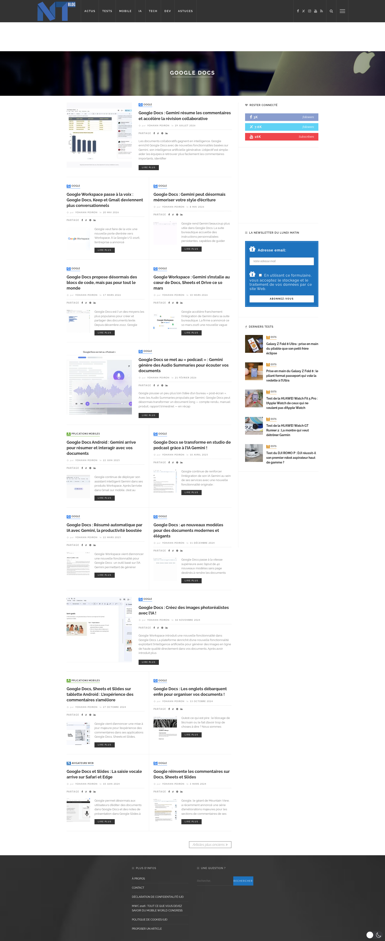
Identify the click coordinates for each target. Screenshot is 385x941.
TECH (153, 11)
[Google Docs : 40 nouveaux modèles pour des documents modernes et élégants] (165, 569)
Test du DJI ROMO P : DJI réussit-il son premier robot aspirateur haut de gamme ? (291, 457)
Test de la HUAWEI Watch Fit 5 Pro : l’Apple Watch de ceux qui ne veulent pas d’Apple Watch (291, 403)
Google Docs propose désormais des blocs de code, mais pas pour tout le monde (102, 282)
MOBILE (125, 11)
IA (140, 11)
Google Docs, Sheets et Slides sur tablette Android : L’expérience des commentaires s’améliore (100, 694)
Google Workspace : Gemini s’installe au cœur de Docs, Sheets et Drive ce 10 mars (192, 282)
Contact (138, 887)
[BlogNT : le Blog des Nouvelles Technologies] (56, 11)
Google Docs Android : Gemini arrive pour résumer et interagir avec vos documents (101, 448)
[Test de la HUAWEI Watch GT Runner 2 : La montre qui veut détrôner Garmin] (254, 425)
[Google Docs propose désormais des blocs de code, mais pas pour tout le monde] (78, 321)
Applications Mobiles (84, 434)
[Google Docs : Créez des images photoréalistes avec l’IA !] (99, 629)
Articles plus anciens (209, 845)
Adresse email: (272, 250)
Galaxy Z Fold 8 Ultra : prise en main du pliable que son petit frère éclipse (292, 348)
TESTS (107, 11)
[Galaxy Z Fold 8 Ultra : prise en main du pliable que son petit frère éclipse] (254, 344)
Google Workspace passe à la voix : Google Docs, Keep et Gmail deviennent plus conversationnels (105, 200)
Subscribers (306, 136)
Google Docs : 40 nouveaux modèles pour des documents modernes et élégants (188, 530)
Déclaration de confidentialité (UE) (158, 896)
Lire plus (149, 168)
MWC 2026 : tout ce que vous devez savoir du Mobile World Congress (157, 908)
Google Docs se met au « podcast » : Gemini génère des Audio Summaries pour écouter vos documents (184, 365)
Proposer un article (147, 928)
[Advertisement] (85, 37)
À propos (138, 878)
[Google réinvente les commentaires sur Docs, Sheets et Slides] (165, 810)
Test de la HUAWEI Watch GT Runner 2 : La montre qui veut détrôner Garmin (287, 430)
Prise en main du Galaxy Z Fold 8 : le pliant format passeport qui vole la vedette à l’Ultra (292, 375)
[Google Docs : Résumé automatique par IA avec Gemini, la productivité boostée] (78, 563)
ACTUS (89, 11)
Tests (271, 337)
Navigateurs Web (81, 763)
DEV (167, 11)
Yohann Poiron (158, 126)
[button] (374, 935)
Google (145, 104)
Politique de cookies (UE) (149, 919)
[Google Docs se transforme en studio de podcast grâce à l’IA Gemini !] (165, 481)
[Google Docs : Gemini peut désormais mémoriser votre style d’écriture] (165, 233)
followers (308, 117)
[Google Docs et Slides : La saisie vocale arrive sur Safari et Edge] (78, 810)
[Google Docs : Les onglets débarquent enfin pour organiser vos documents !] (165, 727)
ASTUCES (185, 11)
